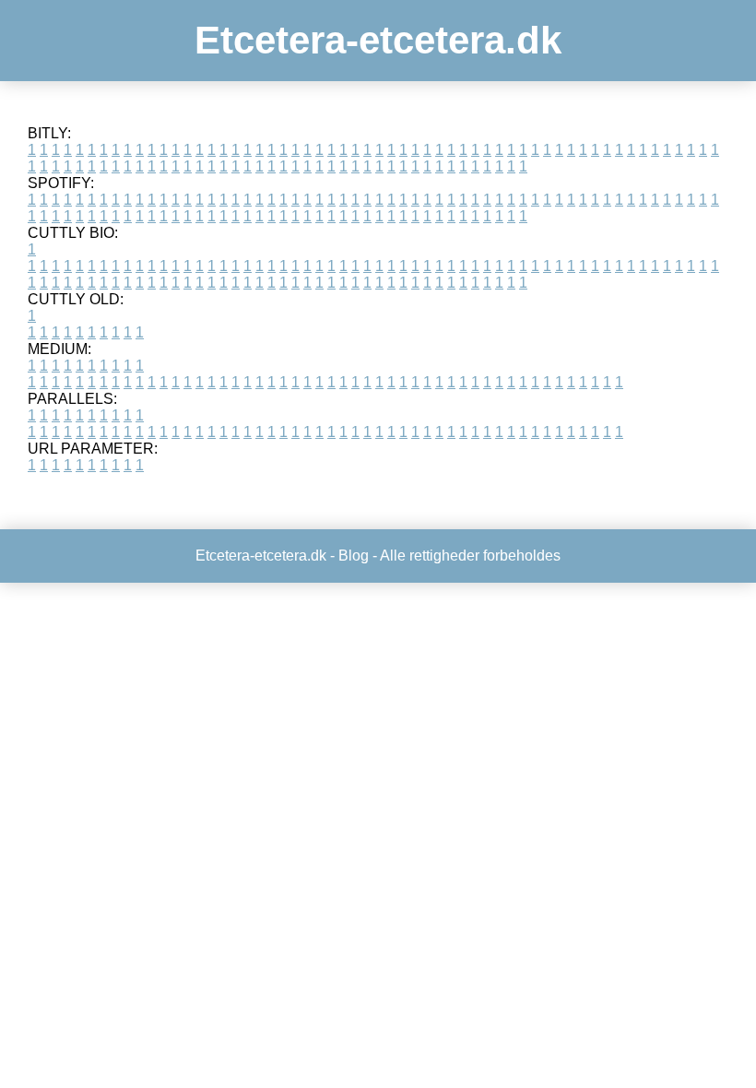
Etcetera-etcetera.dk (378, 40)
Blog (353, 555)
